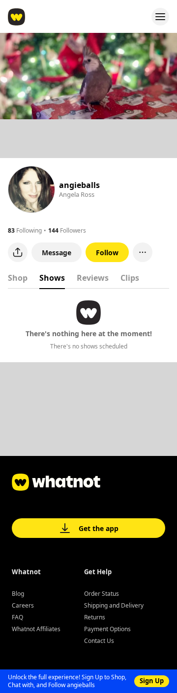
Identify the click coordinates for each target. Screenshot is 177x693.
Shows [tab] (52, 277)
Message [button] (56, 252)
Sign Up (152, 680)
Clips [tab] (129, 277)
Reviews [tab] (93, 277)
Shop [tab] (18, 277)
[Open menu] (160, 17)
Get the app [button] (98, 528)
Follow (107, 252)
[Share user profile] (18, 252)
